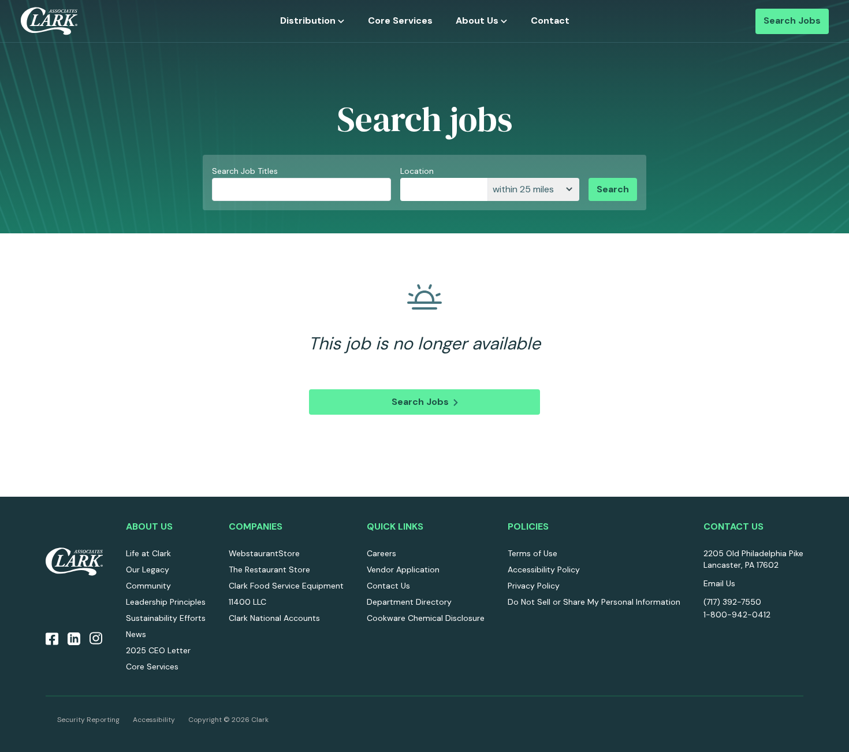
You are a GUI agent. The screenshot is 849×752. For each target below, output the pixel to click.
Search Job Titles (245, 171)
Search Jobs (792, 21)
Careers (381, 553)
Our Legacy (147, 569)
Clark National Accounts (274, 618)
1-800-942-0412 (736, 614)
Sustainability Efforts (166, 618)
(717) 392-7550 (732, 602)
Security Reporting (88, 719)
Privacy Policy (534, 585)
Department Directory (409, 602)
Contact (550, 21)
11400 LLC (247, 602)
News (136, 634)
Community (148, 585)
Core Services (400, 21)
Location (417, 171)
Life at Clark (148, 553)
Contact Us (388, 585)
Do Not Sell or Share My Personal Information (594, 602)
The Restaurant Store (269, 569)
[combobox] (443, 189)
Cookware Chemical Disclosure (426, 618)
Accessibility (154, 719)
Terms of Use (532, 553)
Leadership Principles (166, 602)
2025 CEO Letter (158, 650)
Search (613, 189)
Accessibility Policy (544, 569)
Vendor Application (403, 569)
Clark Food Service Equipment (286, 585)
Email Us (719, 583)
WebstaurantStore (264, 553)
